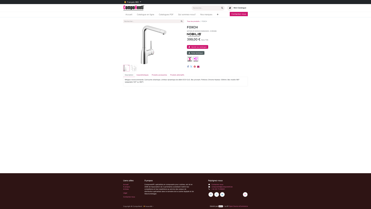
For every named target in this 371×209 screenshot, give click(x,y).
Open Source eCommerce (238, 206)
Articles (126, 189)
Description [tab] (129, 75)
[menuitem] (129, 14)
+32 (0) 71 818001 (218, 189)
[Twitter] (191, 66)
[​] (210, 194)
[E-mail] (198, 66)
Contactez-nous (238, 14)
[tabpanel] (185, 80)
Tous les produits (193, 21)
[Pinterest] (195, 66)
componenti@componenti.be (222, 187)
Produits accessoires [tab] (159, 75)
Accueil (125, 184)
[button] (127, 45)
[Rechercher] (222, 8)
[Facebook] (188, 66)
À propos (126, 187)
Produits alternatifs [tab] (177, 75)
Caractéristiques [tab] (142, 75)
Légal (125, 193)
